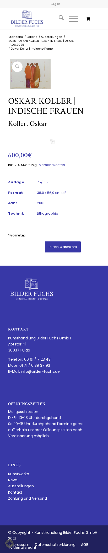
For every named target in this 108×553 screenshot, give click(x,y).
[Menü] (71, 18)
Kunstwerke (18, 474)
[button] (9, 543)
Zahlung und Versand (27, 498)
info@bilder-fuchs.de (40, 371)
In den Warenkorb (63, 247)
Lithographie (47, 213)
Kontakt (15, 492)
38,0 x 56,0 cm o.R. (52, 192)
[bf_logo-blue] (45, 18)
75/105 (42, 182)
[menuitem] (58, 18)
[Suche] (58, 18)
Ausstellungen (21, 486)
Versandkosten (52, 165)
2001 (40, 202)
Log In (55, 4)
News (13, 480)
